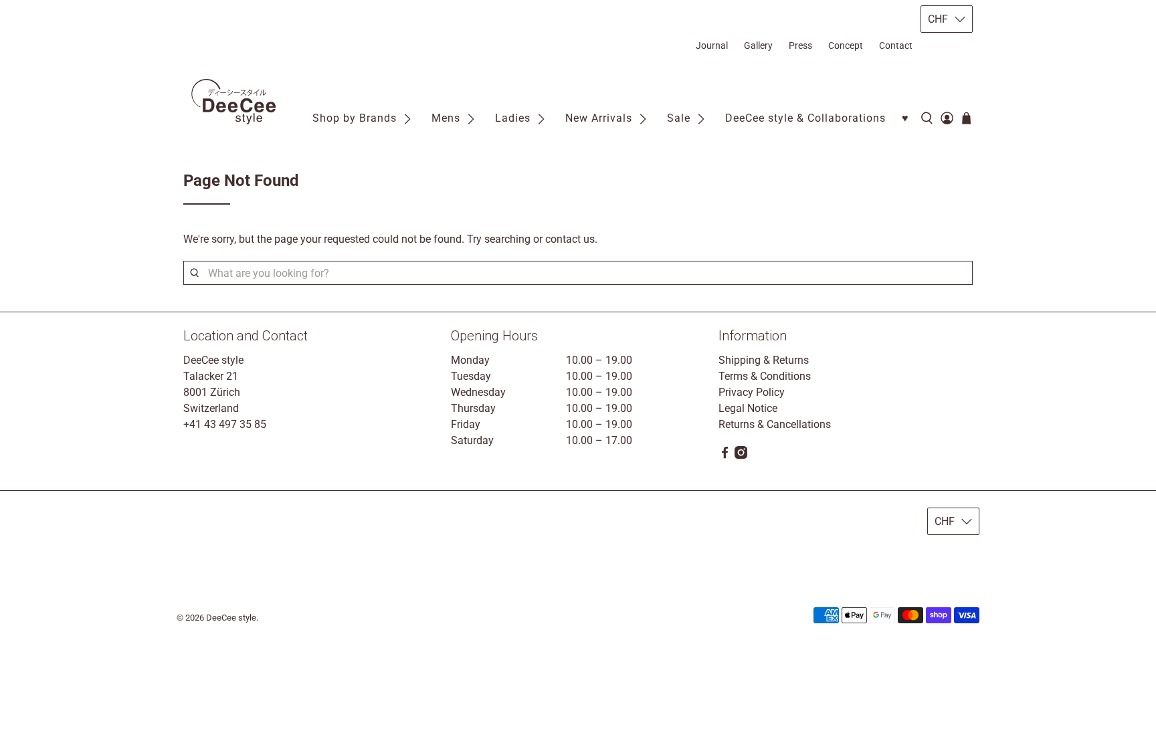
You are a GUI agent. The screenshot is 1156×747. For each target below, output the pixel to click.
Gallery (758, 45)
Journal (712, 45)
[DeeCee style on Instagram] (741, 455)
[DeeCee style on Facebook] (724, 455)
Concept (845, 45)
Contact (895, 45)
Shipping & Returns (763, 360)
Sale (678, 118)
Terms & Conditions (764, 376)
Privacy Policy (751, 392)
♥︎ (905, 118)
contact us (570, 239)
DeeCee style (231, 618)
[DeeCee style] (233, 101)
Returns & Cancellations (774, 424)
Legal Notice (747, 408)
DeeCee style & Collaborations (805, 118)
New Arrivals (598, 118)
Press (800, 45)
